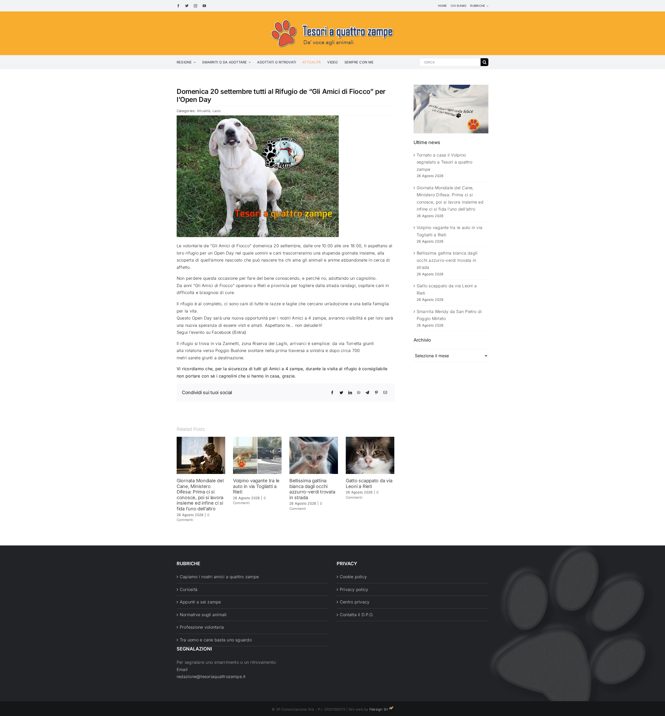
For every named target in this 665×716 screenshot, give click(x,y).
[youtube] (204, 6)
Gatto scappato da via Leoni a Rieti (369, 483)
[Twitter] (341, 392)
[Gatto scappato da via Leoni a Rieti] (370, 455)
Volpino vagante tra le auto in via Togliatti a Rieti (256, 486)
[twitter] (187, 6)
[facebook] (178, 6)
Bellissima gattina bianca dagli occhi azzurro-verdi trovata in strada (312, 489)
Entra (239, 332)
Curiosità (188, 589)
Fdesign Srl (378, 709)
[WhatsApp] (359, 392)
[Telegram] (367, 392)
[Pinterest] (376, 392)
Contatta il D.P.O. (357, 614)
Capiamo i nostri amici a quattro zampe (219, 576)
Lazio (216, 111)
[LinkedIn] (350, 392)
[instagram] (195, 6)
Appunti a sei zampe (200, 601)
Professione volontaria (202, 627)
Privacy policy (354, 589)
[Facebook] (332, 392)
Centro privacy (354, 601)
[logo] (332, 18)
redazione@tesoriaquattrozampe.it (211, 676)
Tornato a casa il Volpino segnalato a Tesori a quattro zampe (445, 162)
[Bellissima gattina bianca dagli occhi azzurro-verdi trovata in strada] (313, 455)
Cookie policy (353, 576)
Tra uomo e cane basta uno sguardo (216, 639)
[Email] (385, 392)
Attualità (203, 111)
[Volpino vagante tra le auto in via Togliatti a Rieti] (257, 455)
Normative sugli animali (203, 614)
